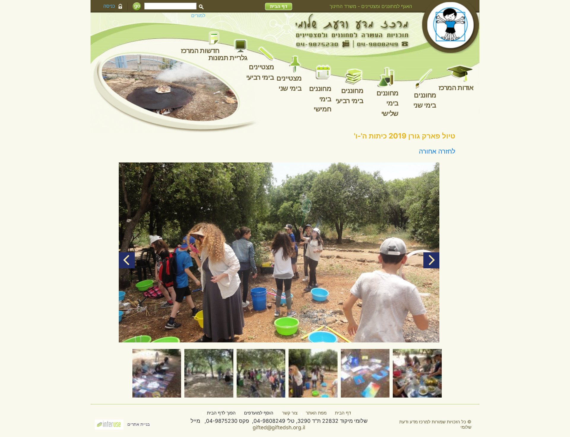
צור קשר (289, 413)
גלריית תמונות (227, 58)
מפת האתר (316, 413)
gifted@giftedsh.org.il (279, 427)
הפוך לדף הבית (221, 413)
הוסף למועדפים (258, 413)
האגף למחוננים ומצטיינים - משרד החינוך (371, 6)
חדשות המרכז (200, 51)
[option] (279, 252)
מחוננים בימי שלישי (387, 103)
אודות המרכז (455, 88)
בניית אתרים (138, 424)
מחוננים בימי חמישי (320, 99)
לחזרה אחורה (437, 151)
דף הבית (343, 413)
